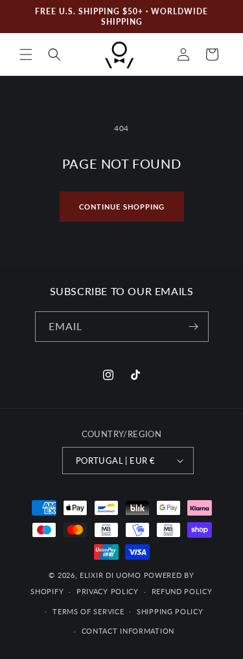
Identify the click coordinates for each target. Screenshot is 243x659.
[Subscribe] (193, 326)
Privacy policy (107, 591)
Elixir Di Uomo (110, 575)
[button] (26, 54)
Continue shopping (122, 206)
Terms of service (88, 611)
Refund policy (182, 591)
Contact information (128, 631)
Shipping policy (170, 611)
